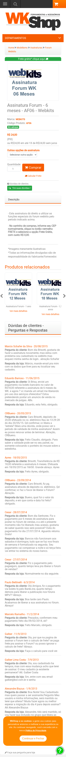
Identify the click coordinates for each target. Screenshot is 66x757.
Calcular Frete (34, 176)
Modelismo (22, 47)
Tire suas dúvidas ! (21, 188)
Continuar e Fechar (33, 738)
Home (11, 47)
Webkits (20, 119)
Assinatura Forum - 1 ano (18, 306)
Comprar (34, 167)
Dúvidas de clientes (19, 183)
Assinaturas (36, 47)
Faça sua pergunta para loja (21, 752)
